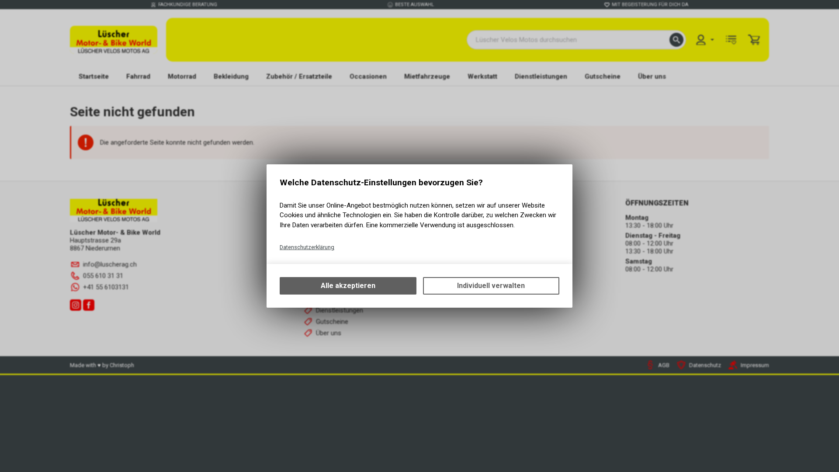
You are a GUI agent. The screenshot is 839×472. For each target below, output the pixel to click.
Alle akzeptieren (348, 285)
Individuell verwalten (491, 285)
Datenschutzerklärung (307, 247)
